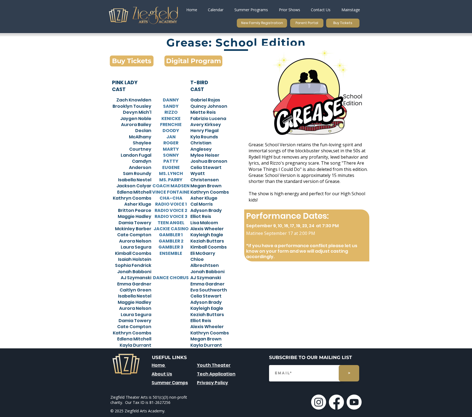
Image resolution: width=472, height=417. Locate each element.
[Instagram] (318, 402)
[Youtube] (354, 402)
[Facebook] (336, 402)
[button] (251, 9)
